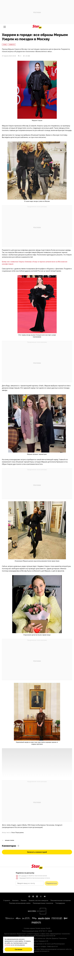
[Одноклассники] (41, 896)
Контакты (15, 900)
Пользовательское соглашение (60, 900)
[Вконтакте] (37, 896)
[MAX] (29, 896)
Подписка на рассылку (25, 873)
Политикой (23, 878)
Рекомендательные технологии (43, 903)
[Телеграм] (33, 896)
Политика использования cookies (20, 903)
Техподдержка (60, 903)
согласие (23, 875)
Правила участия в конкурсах (38, 900)
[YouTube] (44, 896)
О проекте (6, 900)
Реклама (23, 900)
